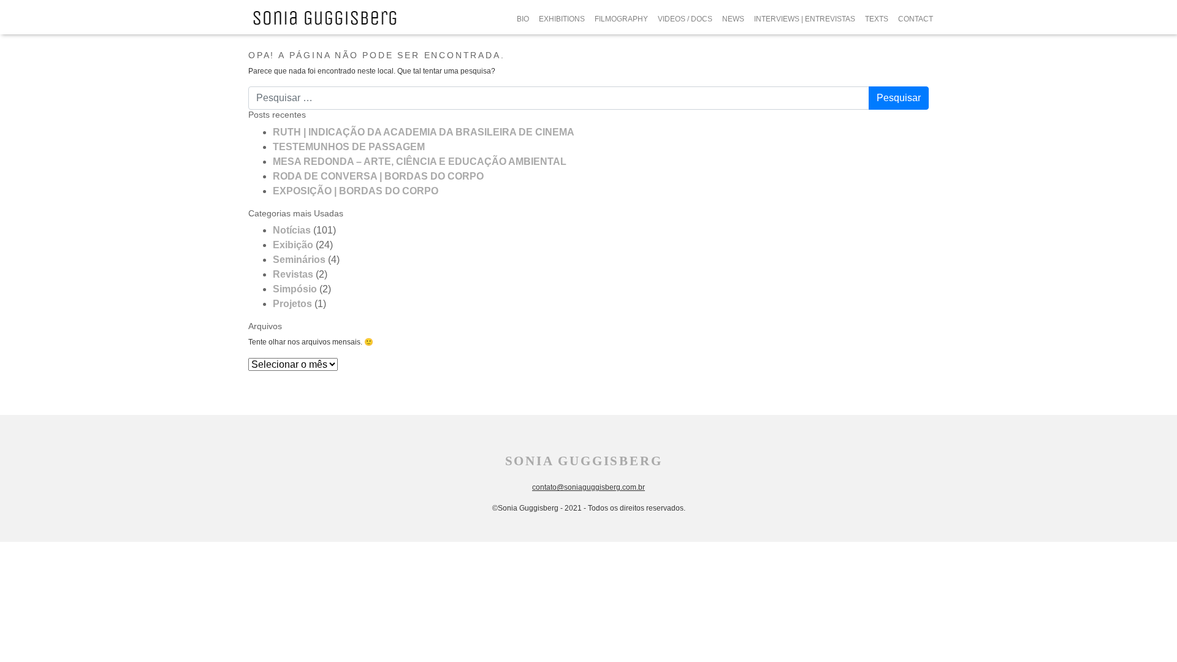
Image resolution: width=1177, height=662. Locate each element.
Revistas (293, 274)
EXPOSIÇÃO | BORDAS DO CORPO (355, 191)
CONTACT (915, 19)
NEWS (733, 19)
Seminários (299, 259)
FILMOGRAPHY (621, 19)
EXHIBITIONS (562, 19)
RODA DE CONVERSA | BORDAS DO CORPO (378, 176)
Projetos (292, 304)
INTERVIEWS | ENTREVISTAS (804, 19)
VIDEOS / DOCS (685, 19)
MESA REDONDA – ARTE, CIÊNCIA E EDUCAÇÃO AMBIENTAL (419, 161)
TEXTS (876, 19)
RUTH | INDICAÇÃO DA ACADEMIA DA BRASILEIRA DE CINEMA (423, 132)
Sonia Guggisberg (584, 461)
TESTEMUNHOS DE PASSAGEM (349, 147)
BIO (523, 19)
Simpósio (295, 289)
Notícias (292, 230)
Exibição (293, 245)
